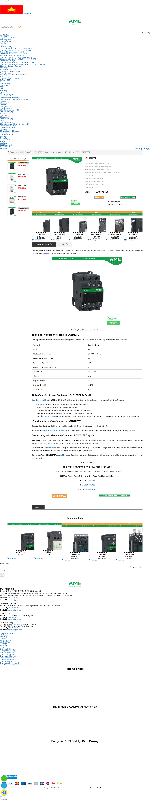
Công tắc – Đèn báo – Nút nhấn (10, 66)
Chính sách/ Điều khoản (8, 656)
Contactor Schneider (50, 416)
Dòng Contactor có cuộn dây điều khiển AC (57, 430)
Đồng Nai (3, 638)
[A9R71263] (12, 188)
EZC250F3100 (23, 163)
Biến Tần (3, 43)
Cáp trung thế (4, 117)
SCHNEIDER (4, 36)
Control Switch (5, 85)
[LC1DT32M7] (41, 225)
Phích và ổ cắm (5, 73)
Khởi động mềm (5, 40)
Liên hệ (2, 145)
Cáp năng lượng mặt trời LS (9, 110)
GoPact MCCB (5, 80)
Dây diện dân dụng (6, 119)
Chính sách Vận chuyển (8, 661)
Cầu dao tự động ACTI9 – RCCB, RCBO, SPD (15, 50)
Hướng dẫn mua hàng (7, 651)
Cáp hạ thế (3, 115)
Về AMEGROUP (5, 642)
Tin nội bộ (3, 149)
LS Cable (3, 101)
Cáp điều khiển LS (6, 108)
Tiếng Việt (27, 14)
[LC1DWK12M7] (129, 541)
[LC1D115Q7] (133, 225)
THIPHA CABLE (5, 113)
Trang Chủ (3, 136)
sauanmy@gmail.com (89, 489)
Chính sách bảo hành (7, 659)
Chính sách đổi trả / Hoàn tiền (10, 663)
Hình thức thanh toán (7, 652)
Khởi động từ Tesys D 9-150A (10, 71)
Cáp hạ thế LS (5, 105)
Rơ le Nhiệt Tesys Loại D (8, 69)
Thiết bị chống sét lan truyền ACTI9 (12, 52)
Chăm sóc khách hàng (7, 649)
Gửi (2, 575)
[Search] (20, 27)
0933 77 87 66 (115, 204)
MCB (1, 89)
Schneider (51, 448)
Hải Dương (4, 635)
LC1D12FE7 (85, 152)
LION (2, 120)
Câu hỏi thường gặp (7, 654)
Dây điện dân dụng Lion (8, 127)
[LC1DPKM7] (78, 225)
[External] (9, 779)
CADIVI (2, 92)
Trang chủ (13, 152)
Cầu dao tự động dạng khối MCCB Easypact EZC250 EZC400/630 (22, 64)
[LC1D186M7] (101, 541)
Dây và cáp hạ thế (6, 96)
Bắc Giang (3, 637)
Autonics (3, 82)
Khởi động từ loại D (39, 400)
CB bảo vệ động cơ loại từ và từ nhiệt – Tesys (16, 48)
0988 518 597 (114, 495)
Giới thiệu (3, 138)
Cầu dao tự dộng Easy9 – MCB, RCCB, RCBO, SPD (18, 59)
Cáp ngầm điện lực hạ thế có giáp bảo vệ (14, 99)
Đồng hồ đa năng (5, 41)
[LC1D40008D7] (115, 225)
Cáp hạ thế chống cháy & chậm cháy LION (14, 124)
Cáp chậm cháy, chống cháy (9, 98)
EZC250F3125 (23, 208)
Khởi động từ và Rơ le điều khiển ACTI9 (13, 75)
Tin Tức (2, 143)
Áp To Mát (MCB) (6, 47)
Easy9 (2, 76)
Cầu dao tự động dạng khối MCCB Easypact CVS (17, 62)
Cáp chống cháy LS (6, 106)
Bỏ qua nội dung (5, 1)
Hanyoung (3, 91)
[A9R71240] (12, 177)
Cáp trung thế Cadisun (7, 133)
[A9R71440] (12, 200)
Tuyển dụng (4, 147)
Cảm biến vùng (5, 83)
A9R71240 (22, 174)
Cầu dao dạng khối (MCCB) (9, 61)
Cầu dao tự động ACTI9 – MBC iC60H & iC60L (16, 54)
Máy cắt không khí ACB (8, 38)
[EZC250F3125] (12, 211)
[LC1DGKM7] (96, 225)
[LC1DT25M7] (59, 225)
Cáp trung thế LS (5, 103)
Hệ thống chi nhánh (6, 633)
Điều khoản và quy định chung (10, 665)
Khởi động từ (4, 68)
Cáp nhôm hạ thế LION (8, 126)
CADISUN (3, 129)
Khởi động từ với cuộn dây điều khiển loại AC (61, 152)
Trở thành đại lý (5, 640)
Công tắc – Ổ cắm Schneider (10, 78)
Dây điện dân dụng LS (7, 112)
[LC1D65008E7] (75, 541)
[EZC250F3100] (12, 166)
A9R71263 (22, 185)
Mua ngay (99, 197)
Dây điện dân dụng (6, 94)
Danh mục (5, 34)
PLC (1, 45)
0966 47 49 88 (13, 608)
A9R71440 (22, 197)
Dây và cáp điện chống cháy (9, 131)
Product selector (5, 140)
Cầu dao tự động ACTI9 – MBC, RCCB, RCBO (16, 57)
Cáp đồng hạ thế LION (7, 122)
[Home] (75, 22)
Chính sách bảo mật (7, 658)
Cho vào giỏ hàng (128, 197)
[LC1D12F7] (21, 540)
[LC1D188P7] (47, 540)
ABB (1, 87)
